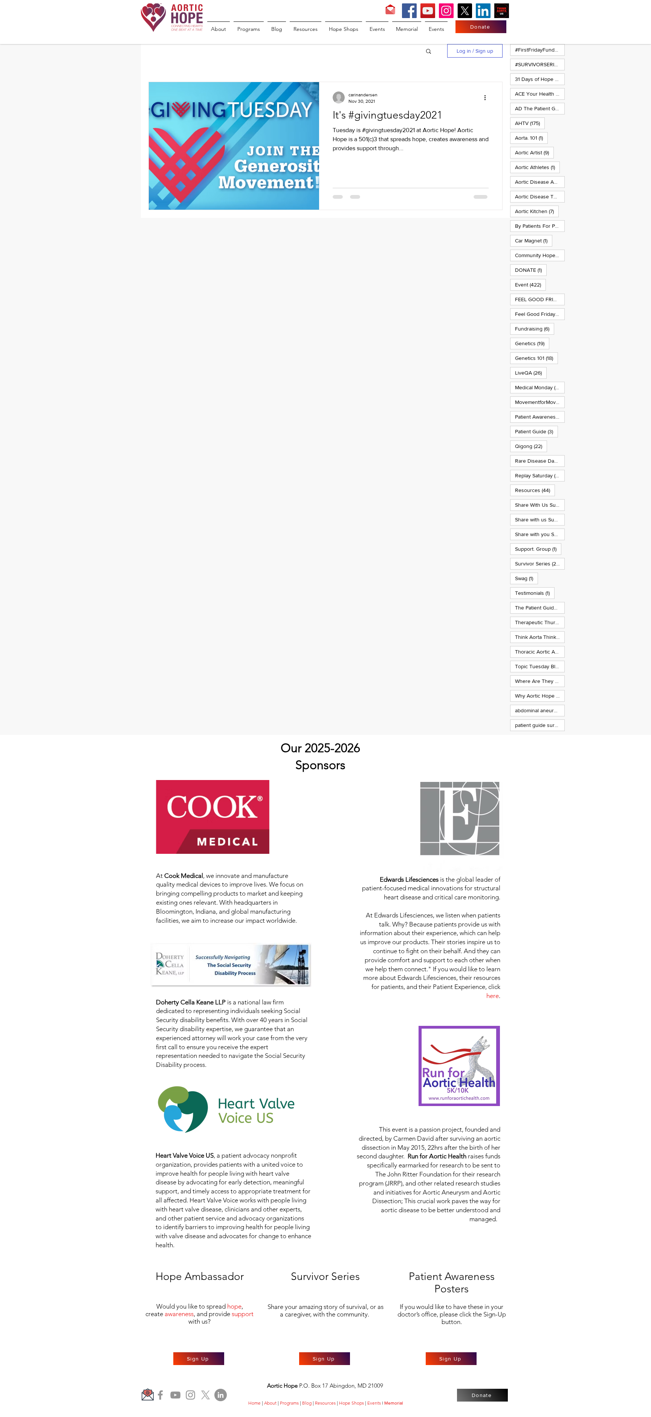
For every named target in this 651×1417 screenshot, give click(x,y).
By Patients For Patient (540, 225)
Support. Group (538, 548)
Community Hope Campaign (540, 255)
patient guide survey (540, 725)
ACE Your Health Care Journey (540, 93)
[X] (464, 10)
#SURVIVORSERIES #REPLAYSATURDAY (540, 64)
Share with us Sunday (540, 519)
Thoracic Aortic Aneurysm (540, 651)
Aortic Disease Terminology (540, 196)
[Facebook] (409, 10)
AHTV (530, 123)
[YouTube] (427, 10)
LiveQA (531, 372)
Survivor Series (540, 563)
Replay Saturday (540, 475)
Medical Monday (540, 387)
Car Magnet (533, 240)
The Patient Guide (540, 607)
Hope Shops (351, 1403)
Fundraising (534, 328)
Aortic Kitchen (537, 211)
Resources (535, 490)
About (270, 1403)
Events (374, 1403)
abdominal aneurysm (540, 710)
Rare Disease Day (540, 460)
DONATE (531, 270)
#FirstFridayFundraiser (540, 49)
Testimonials (535, 593)
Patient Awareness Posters (540, 416)
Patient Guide (536, 431)
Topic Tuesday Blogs (540, 666)
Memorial (393, 1403)
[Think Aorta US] (501, 10)
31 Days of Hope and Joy (540, 79)
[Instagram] (446, 10)
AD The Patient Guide (540, 108)
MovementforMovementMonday (540, 402)
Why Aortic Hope (540, 695)
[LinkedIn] (483, 10)
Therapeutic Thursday (540, 622)
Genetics (532, 343)
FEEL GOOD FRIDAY (540, 299)
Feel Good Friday (540, 314)
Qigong (531, 446)
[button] (428, 52)
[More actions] (487, 97)
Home (254, 1403)
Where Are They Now (540, 681)
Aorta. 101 (531, 137)
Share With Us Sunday (540, 504)
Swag (526, 578)
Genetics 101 (536, 358)
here (492, 996)
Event (530, 284)
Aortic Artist (534, 152)
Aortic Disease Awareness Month (540, 181)
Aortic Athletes (537, 167)
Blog (307, 1403)
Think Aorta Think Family (540, 637)
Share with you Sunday (540, 534)
